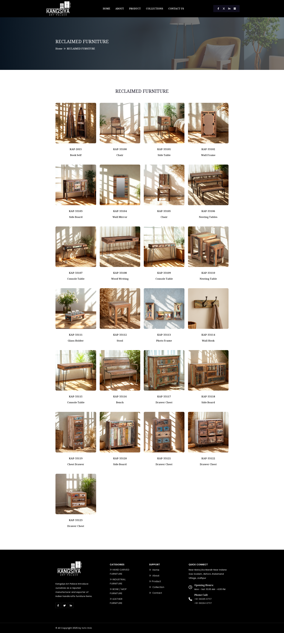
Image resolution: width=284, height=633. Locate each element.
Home (58, 48)
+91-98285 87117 (203, 599)
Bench (120, 402)
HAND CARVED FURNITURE (119, 572)
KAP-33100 (120, 149)
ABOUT (119, 8)
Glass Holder (76, 340)
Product (156, 581)
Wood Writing (120, 278)
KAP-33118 (208, 396)
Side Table (164, 155)
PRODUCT (135, 8)
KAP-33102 (208, 149)
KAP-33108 (120, 272)
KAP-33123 (76, 520)
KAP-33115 (76, 396)
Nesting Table (208, 278)
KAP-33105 (164, 211)
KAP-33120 (120, 458)
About (155, 575)
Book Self (76, 155)
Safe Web (87, 628)
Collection (158, 587)
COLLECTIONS (154, 8)
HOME (106, 8)
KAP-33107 (76, 272)
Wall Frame (208, 155)
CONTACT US (176, 8)
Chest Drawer (75, 464)
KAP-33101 (164, 149)
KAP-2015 (76, 149)
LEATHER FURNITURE (116, 601)
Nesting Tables (208, 217)
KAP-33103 (76, 211)
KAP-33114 (208, 334)
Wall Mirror (120, 217)
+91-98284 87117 (203, 603)
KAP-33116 (120, 396)
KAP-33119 (76, 458)
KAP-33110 (208, 272)
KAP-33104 (120, 211)
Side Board (76, 217)
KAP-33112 (120, 334)
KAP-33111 (76, 334)
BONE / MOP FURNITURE (118, 591)
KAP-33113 (164, 334)
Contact (157, 593)
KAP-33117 (164, 396)
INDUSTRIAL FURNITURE (118, 581)
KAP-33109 (164, 272)
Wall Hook (208, 340)
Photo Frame (164, 340)
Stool (120, 340)
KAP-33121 (164, 458)
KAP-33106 (208, 211)
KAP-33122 (208, 458)
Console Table (75, 278)
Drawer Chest (164, 402)
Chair (119, 155)
